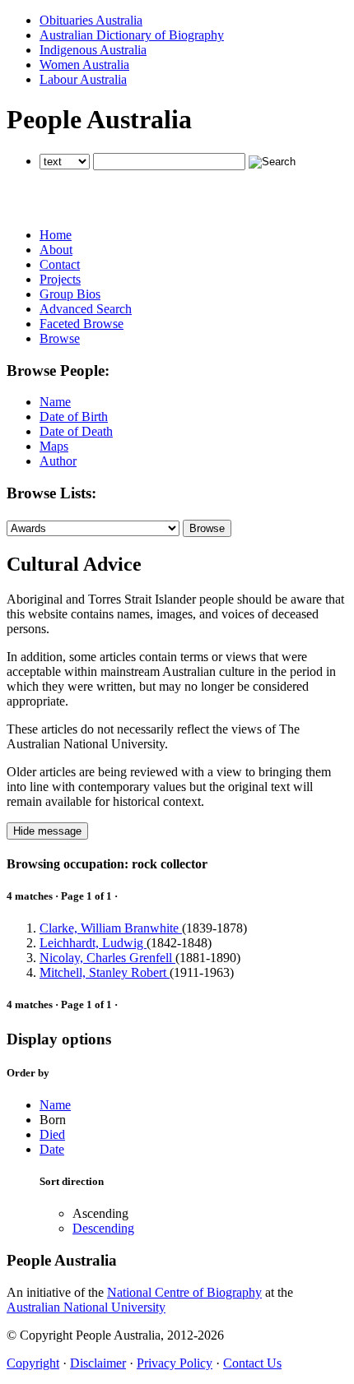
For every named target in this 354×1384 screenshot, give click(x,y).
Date (52, 1149)
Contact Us (252, 1363)
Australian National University (86, 1307)
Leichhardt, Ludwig (93, 943)
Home (56, 235)
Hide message (47, 831)
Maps (54, 446)
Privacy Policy (174, 1363)
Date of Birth (74, 417)
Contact (60, 264)
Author (58, 461)
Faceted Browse (81, 324)
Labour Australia (83, 79)
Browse (60, 338)
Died (52, 1134)
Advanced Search (86, 309)
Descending (103, 1228)
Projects (60, 279)
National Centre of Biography (184, 1292)
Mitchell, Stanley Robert (105, 972)
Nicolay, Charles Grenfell (107, 958)
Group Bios (70, 294)
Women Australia (84, 65)
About (56, 250)
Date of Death (76, 431)
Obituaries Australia (91, 20)
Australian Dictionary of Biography (132, 35)
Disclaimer (98, 1363)
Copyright (33, 1363)
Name (55, 402)
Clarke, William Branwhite (111, 928)
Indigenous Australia (93, 50)
